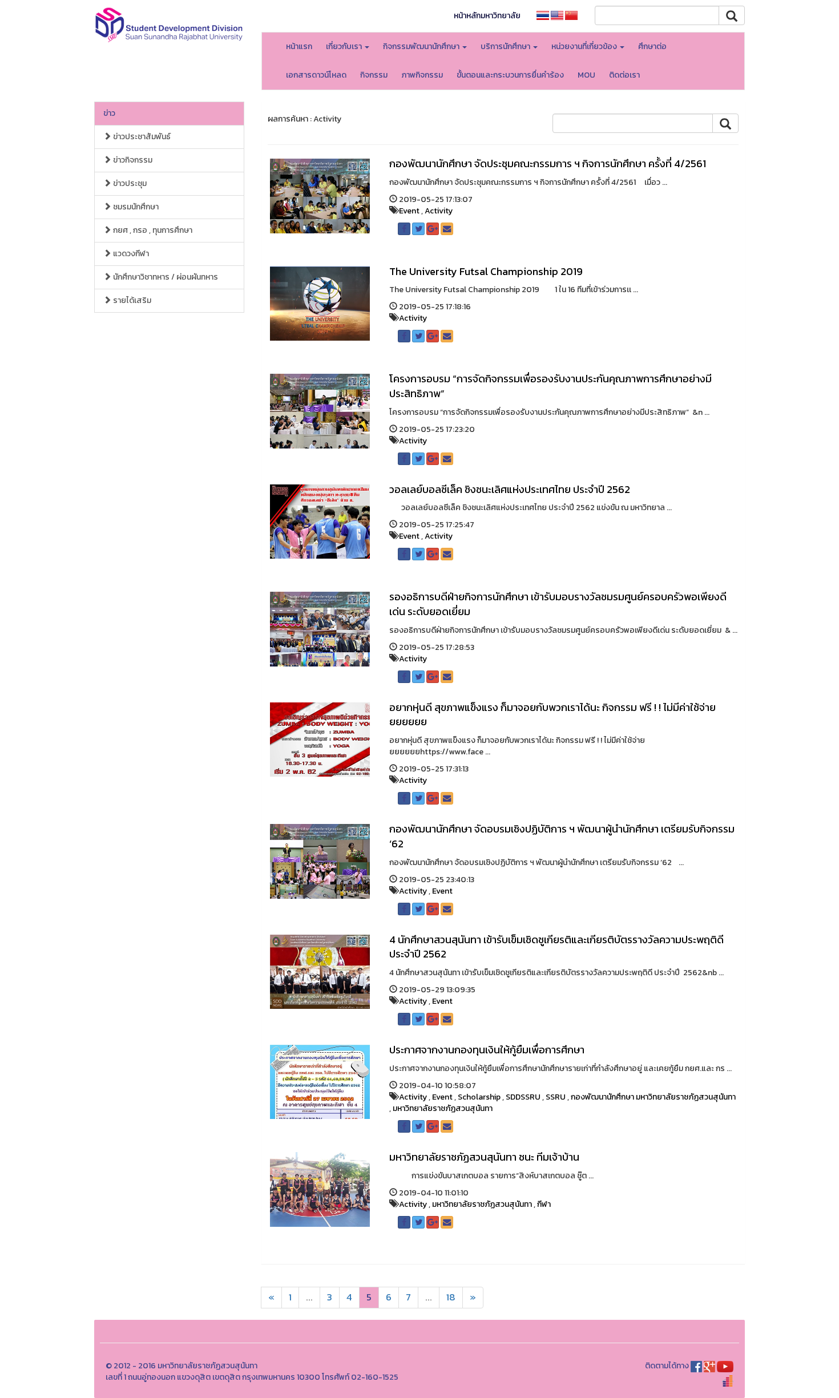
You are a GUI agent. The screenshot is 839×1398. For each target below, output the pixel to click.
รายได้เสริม (131, 300)
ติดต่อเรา (624, 75)
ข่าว (109, 113)
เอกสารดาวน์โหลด (316, 75)
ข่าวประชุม (129, 183)
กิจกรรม (374, 75)
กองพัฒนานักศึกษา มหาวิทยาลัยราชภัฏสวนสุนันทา (653, 1097)
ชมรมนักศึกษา (135, 207)
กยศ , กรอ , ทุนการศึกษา (151, 230)
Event (409, 211)
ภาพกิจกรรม (422, 75)
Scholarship (479, 1097)
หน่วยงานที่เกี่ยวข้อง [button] (585, 46)
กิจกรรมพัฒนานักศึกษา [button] (422, 46)
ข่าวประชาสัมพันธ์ (141, 137)
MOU (586, 75)
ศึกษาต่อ (652, 46)
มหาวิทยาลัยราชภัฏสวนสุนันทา (443, 1108)
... (309, 1297)
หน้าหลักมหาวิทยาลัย (487, 16)
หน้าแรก (299, 46)
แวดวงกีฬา (130, 254)
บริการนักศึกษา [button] (506, 46)
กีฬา (544, 1204)
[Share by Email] (447, 229)
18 (450, 1297)
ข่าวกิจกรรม (131, 160)
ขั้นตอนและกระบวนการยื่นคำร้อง (510, 75)
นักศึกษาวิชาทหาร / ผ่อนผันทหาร (164, 277)
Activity (439, 211)
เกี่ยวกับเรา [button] (345, 46)
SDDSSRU (523, 1097)
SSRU (556, 1097)
